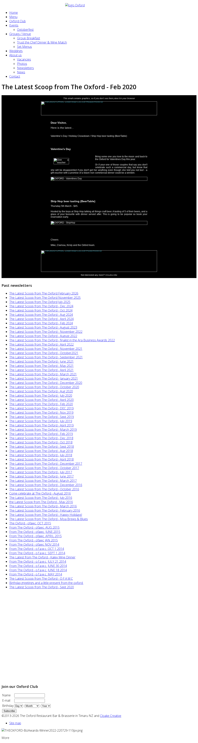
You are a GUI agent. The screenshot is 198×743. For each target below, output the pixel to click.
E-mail (6, 700)
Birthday (8, 706)
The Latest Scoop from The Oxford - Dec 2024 (41, 306)
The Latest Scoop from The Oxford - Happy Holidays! (45, 515)
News (21, 72)
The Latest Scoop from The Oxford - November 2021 (45, 349)
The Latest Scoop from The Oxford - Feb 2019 (41, 434)
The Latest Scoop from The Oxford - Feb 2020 (41, 404)
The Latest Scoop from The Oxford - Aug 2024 (41, 314)
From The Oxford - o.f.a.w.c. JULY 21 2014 (37, 561)
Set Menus (24, 47)
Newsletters (25, 68)
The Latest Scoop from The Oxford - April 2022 (41, 344)
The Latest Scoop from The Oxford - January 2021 (43, 378)
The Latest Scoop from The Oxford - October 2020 (44, 387)
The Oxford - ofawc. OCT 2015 (30, 523)
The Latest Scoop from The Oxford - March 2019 (43, 429)
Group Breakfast (28, 38)
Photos (22, 64)
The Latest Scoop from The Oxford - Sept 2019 (41, 417)
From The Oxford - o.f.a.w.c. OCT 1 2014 (36, 549)
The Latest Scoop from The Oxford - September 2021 (46, 357)
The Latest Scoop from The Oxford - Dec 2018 (41, 438)
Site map (15, 723)
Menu (13, 17)
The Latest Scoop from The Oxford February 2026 (43, 293)
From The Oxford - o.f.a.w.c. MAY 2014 (35, 574)
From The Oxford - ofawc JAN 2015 (33, 540)
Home (13, 12)
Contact (14, 76)
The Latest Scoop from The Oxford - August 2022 (43, 336)
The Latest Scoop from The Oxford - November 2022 (45, 332)
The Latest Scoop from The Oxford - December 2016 (45, 485)
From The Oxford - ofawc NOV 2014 (34, 544)
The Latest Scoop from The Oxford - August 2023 (43, 327)
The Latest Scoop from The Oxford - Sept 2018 (41, 446)
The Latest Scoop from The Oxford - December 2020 (45, 383)
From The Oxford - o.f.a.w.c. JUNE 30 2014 (38, 566)
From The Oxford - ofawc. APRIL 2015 (35, 536)
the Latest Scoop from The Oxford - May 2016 (41, 502)
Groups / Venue (20, 34)
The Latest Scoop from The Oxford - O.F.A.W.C (41, 578)
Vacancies (24, 59)
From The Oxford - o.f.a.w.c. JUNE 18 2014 (38, 570)
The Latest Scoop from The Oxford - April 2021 (41, 370)
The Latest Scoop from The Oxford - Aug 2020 (41, 391)
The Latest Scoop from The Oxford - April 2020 (41, 400)
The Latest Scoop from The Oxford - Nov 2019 (41, 412)
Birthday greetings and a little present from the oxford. (46, 583)
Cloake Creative (110, 716)
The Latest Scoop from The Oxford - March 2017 (43, 480)
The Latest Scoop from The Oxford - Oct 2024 (41, 310)
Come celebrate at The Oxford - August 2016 (40, 493)
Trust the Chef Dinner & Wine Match (42, 42)
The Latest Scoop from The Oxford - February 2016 (44, 510)
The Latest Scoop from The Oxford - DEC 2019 (41, 408)
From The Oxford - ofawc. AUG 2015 (34, 527)
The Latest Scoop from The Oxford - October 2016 (44, 489)
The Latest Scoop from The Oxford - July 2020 (40, 395)
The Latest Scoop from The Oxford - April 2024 (41, 319)
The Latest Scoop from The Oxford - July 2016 (40, 498)
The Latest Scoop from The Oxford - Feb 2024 (41, 323)
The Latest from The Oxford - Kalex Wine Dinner (42, 557)
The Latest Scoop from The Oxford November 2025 (45, 297)
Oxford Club (17, 21)
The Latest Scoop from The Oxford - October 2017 (44, 468)
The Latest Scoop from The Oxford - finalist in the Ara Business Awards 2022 (62, 340)
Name (6, 695)
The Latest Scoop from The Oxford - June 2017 (41, 476)
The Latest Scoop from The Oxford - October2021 (43, 353)
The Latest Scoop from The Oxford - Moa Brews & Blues (48, 519)
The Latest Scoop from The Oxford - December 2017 (45, 463)
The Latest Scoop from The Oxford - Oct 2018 (41, 442)
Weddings (16, 51)
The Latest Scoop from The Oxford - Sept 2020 (41, 587)
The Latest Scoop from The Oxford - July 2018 (40, 455)
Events (13, 25)
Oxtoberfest (25, 29)
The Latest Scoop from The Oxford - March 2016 (43, 506)
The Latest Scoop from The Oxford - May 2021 (41, 366)
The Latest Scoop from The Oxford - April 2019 (41, 425)
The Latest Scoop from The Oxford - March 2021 (43, 374)
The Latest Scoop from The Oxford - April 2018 (41, 459)
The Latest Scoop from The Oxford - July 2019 (40, 421)
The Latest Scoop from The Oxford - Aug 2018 (41, 451)
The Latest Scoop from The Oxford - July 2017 (40, 472)
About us (15, 55)
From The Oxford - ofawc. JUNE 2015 (34, 532)
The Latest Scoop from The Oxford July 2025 (39, 302)
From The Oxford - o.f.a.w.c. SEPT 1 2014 (37, 553)
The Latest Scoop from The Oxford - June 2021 (41, 361)
